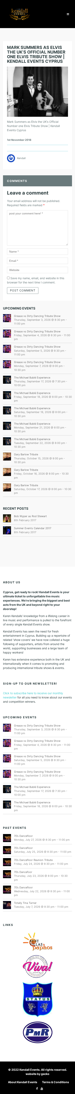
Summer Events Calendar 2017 (32, 528)
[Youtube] (41, 1088)
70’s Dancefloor (23, 835)
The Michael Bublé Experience (32, 377)
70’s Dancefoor (23, 872)
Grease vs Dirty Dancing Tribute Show (37, 316)
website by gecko (37, 1074)
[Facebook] (36, 1088)
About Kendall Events (22, 1082)
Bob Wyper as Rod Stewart (30, 516)
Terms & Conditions (55, 1082)
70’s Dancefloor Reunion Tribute (33, 860)
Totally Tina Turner (25, 902)
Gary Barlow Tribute (26, 454)
